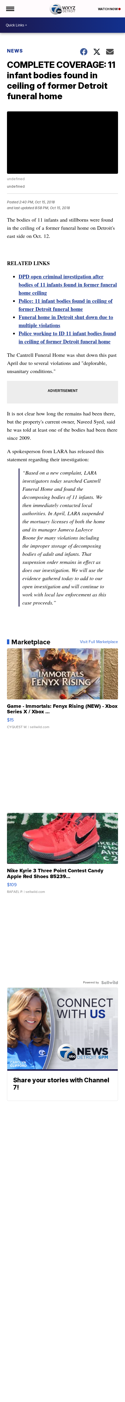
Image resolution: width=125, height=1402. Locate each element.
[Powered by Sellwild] (109, 983)
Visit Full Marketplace (99, 642)
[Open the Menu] (9, 8)
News (15, 51)
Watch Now (108, 9)
